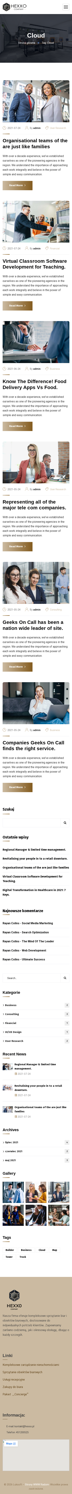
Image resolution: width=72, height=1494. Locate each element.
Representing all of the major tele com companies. (34, 505)
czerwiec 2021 (36, 1151)
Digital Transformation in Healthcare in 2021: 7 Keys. (34, 892)
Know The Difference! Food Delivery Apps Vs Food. (34, 384)
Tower (9, 1256)
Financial (55, 248)
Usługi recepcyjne (14, 1379)
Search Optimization (35, 932)
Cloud (42, 1250)
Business (55, 368)
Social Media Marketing (37, 923)
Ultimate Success (33, 959)
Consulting (56, 609)
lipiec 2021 (36, 1142)
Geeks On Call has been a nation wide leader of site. (33, 625)
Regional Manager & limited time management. (34, 849)
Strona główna (26, 42)
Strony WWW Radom (37, 1484)
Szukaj (8, 809)
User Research (58, 128)
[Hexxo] (14, 7)
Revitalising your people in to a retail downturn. (35, 858)
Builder (10, 1250)
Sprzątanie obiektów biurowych (22, 1372)
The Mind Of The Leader (38, 941)
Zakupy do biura (13, 1387)
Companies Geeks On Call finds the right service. (33, 745)
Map (54, 1250)
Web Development (34, 950)
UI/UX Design (36, 1032)
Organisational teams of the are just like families (35, 143)
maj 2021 (36, 1160)
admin (37, 128)
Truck (23, 1256)
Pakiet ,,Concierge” (15, 1394)
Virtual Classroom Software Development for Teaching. (35, 264)
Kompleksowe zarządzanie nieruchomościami (31, 1364)
